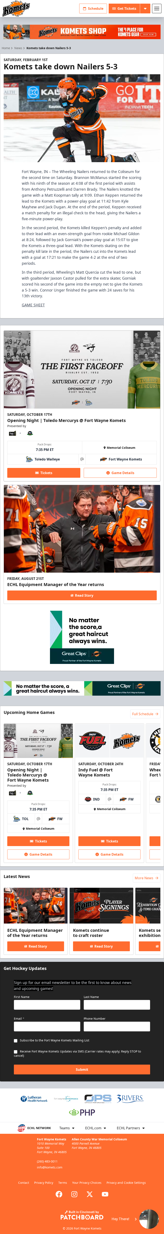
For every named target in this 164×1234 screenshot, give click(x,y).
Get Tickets (126, 8)
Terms (62, 1183)
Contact (23, 1183)
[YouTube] (105, 1194)
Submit (82, 1069)
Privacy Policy (43, 1183)
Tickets (46, 472)
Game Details (122, 472)
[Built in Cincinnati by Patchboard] (82, 1215)
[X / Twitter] (90, 1194)
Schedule (95, 8)
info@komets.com (49, 1167)
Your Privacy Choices (86, 1183)
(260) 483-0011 (47, 1161)
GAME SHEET (33, 304)
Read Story (84, 595)
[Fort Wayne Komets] (16, 9)
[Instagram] (74, 1194)
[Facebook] (59, 1194)
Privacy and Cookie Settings (126, 1183)
